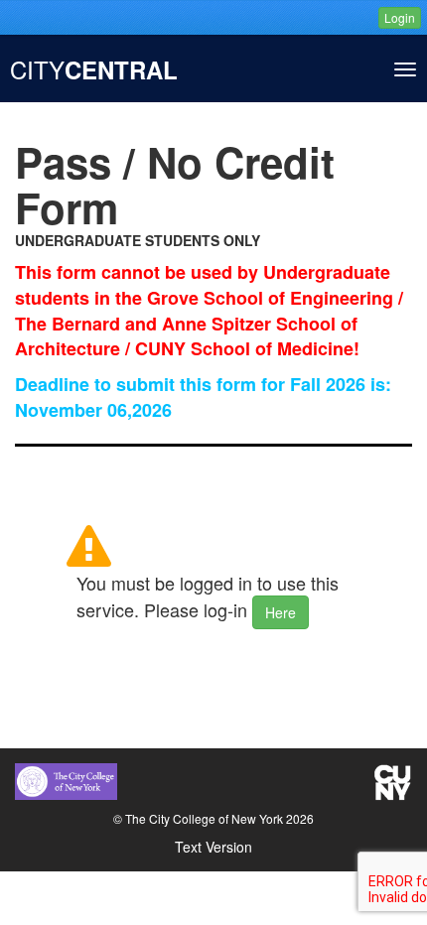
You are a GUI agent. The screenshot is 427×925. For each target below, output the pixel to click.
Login (399, 17)
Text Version (213, 847)
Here (280, 612)
